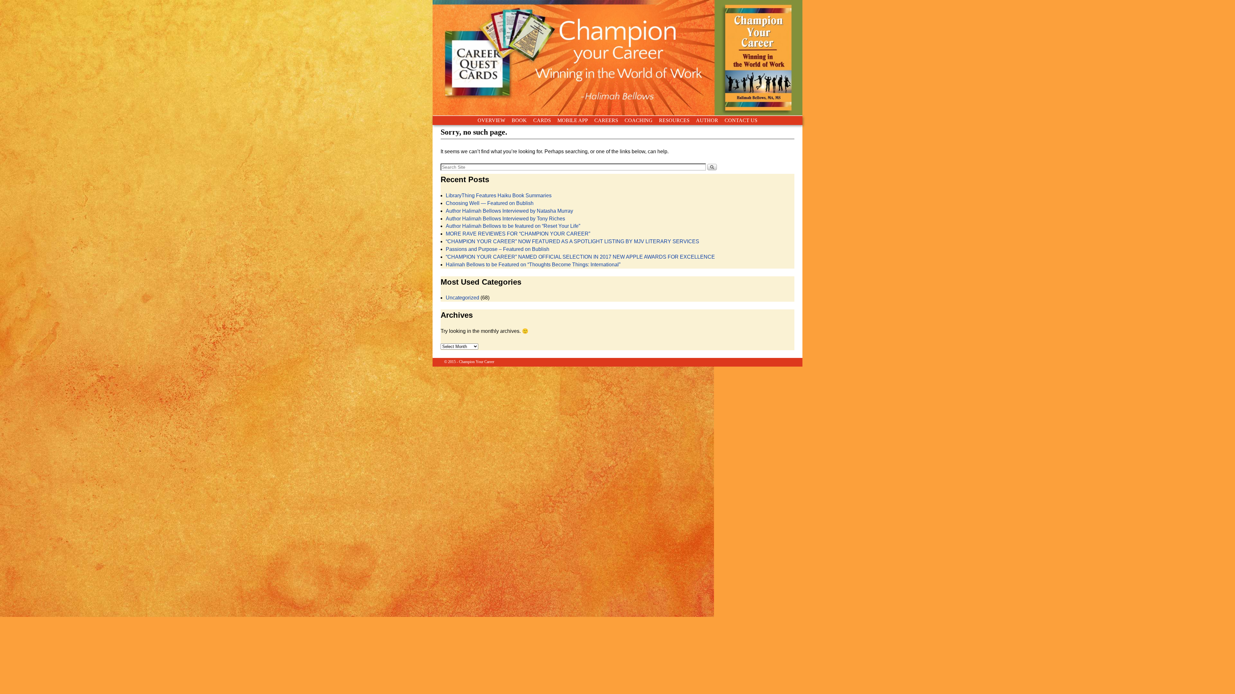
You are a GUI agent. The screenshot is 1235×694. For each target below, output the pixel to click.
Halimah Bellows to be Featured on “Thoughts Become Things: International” (533, 264)
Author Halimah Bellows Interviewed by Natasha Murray (509, 211)
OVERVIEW (491, 120)
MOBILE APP (572, 120)
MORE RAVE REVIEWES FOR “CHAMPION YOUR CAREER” (518, 233)
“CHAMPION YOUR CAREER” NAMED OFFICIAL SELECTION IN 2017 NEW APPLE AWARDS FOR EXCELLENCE (580, 257)
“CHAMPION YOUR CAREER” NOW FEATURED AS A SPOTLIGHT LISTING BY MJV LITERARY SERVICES (572, 241)
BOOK (519, 120)
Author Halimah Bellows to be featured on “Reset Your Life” (513, 226)
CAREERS (606, 120)
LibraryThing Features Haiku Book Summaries (499, 195)
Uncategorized (462, 297)
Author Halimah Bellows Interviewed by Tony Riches (505, 218)
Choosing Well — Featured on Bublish (490, 203)
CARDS (542, 120)
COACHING (639, 120)
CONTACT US (741, 120)
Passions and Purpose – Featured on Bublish (497, 249)
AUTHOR (707, 120)
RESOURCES (674, 120)
